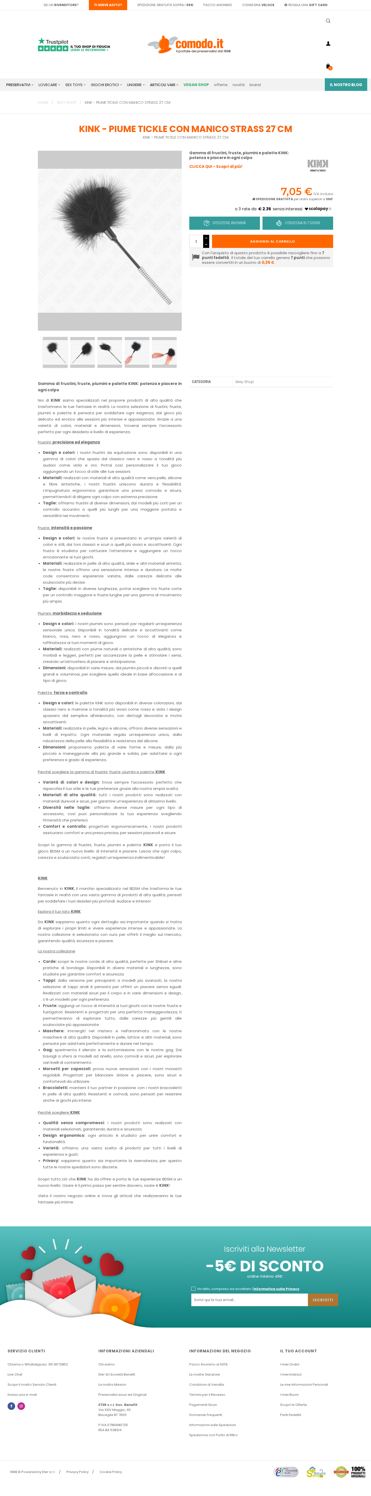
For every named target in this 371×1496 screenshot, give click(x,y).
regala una (308, 5)
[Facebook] (11, 1406)
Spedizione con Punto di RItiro (213, 1435)
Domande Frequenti (205, 1414)
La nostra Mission (112, 1384)
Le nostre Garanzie (204, 1374)
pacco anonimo (217, 5)
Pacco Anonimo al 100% (208, 1364)
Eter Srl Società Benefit (116, 1374)
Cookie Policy (111, 1471)
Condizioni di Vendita (206, 1384)
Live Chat (15, 1374)
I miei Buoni (289, 1394)
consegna (258, 5)
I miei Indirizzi (291, 1374)
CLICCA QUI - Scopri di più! (215, 166)
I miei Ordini (289, 1364)
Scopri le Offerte (293, 1404)
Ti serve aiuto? (108, 5)
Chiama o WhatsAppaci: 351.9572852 (38, 1364)
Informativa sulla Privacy (276, 1288)
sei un (60, 5)
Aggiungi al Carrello (272, 241)
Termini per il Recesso (207, 1394)
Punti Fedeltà (290, 1414)
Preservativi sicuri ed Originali (122, 1394)
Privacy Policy (77, 1471)
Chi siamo (106, 1364)
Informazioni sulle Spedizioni (212, 1425)
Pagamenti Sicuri (203, 1404)
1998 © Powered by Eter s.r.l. (32, 1471)
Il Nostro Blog (346, 84)
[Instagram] (21, 1406)
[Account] (328, 44)
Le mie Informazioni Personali (304, 1384)
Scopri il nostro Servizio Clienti (32, 1384)
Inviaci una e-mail (22, 1394)
